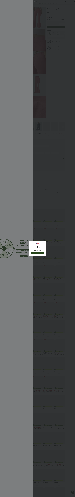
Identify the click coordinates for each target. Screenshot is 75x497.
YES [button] (37, 252)
